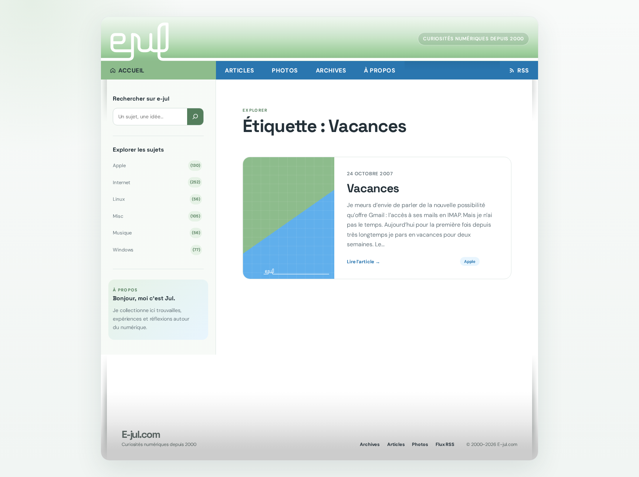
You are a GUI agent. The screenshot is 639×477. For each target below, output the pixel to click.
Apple (156, 165)
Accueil (131, 70)
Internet (156, 182)
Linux (156, 199)
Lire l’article (363, 261)
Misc (156, 216)
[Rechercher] (195, 116)
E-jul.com (140, 434)
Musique (156, 233)
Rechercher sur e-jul (141, 98)
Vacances (373, 189)
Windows (156, 250)
